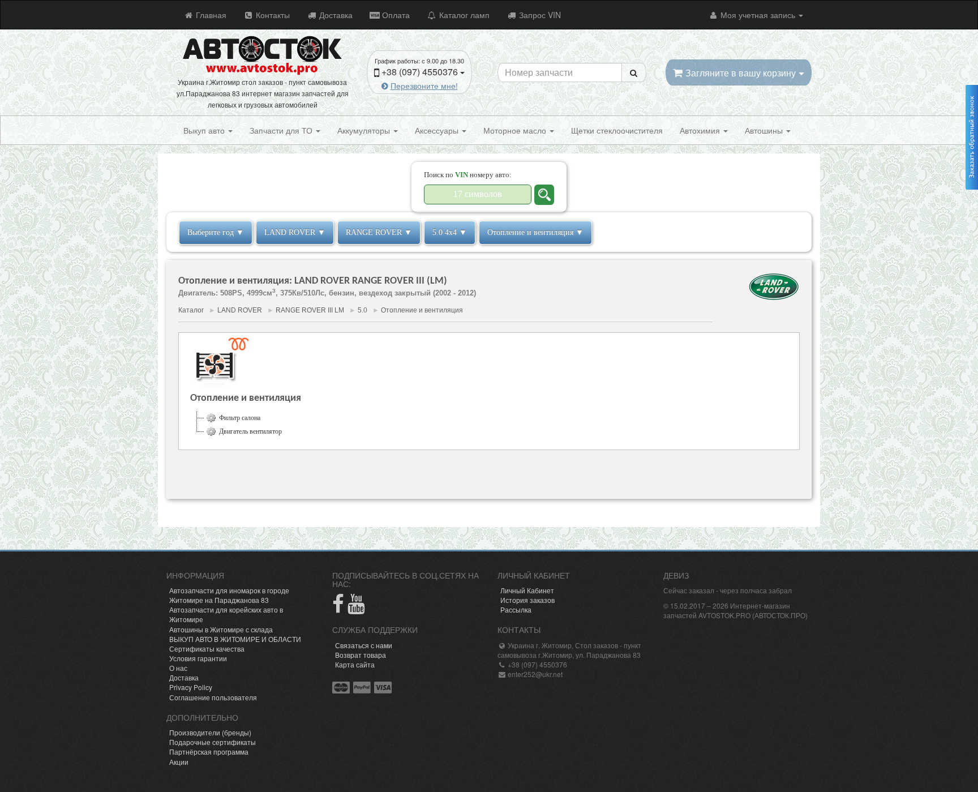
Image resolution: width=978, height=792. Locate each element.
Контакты (272, 14)
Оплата (395, 14)
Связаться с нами (363, 645)
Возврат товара (360, 655)
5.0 (362, 310)
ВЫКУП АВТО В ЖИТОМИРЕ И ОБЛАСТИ (235, 639)
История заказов (527, 600)
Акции (178, 762)
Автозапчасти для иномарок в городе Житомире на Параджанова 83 (229, 595)
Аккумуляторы (364, 130)
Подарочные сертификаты (212, 742)
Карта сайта (355, 664)
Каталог (191, 310)
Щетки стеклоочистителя (617, 130)
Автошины (765, 130)
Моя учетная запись (757, 14)
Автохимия (701, 130)
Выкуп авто (205, 130)
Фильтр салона (239, 418)
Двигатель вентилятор (250, 431)
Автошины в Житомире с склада (221, 629)
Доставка (335, 14)
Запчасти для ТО (282, 130)
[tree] (489, 424)
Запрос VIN (539, 14)
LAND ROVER (239, 310)
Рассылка (515, 609)
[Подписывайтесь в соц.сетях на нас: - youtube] (356, 608)
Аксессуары (438, 130)
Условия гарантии (198, 658)
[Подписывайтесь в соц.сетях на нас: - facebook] (338, 608)
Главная (210, 14)
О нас (178, 668)
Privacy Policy (190, 687)
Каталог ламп (463, 14)
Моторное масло (515, 130)
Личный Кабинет (527, 590)
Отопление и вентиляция (422, 310)
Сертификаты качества (206, 648)
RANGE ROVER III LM (310, 310)
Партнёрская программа (208, 751)
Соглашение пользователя (213, 697)
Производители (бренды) (210, 732)
